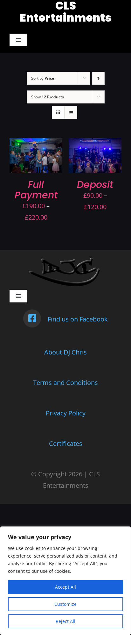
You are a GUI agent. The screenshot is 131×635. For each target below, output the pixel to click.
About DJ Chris (65, 352)
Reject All (65, 621)
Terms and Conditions (65, 382)
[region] (65, 580)
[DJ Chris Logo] (65, 259)
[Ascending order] (98, 78)
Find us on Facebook (78, 319)
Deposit (95, 184)
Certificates (65, 443)
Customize (65, 604)
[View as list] (71, 112)
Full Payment (36, 190)
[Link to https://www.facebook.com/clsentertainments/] (32, 318)
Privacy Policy (66, 413)
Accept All (65, 587)
